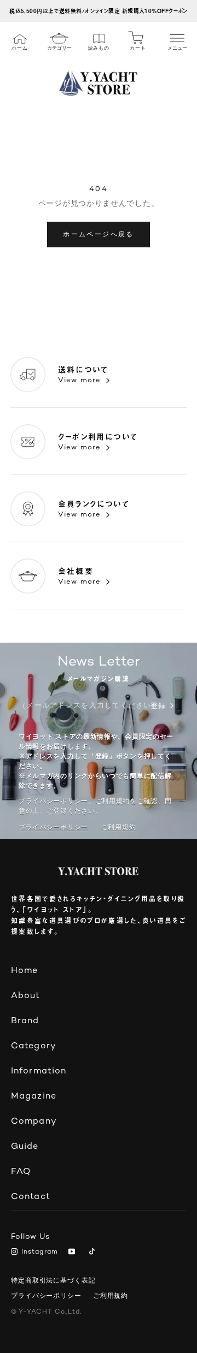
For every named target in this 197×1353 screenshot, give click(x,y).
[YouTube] (73, 1252)
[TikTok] (94, 1252)
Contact (30, 1197)
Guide (25, 1147)
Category (33, 1046)
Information (38, 1071)
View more (79, 380)
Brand (25, 1021)
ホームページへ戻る (98, 234)
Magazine (33, 1096)
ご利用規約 (111, 1295)
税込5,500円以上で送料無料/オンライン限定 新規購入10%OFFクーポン (98, 11)
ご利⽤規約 (118, 827)
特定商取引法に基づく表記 (53, 1280)
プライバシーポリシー (53, 827)
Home (24, 971)
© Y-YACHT (46, 1312)
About (25, 996)
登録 (158, 706)
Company (34, 1121)
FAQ (21, 1172)
